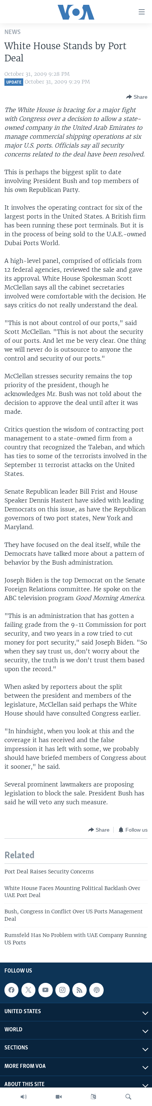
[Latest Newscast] (24, 1097)
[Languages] (93, 1097)
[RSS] (79, 990)
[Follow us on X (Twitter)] (28, 990)
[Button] (137, 96)
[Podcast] (96, 990)
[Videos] (59, 1097)
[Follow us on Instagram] (62, 990)
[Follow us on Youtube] (45, 990)
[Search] (128, 1097)
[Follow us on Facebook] (11, 990)
